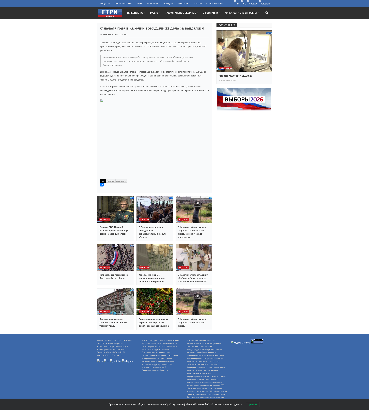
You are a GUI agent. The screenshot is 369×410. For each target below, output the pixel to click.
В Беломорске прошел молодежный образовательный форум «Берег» (152, 232)
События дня (225, 68)
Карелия (110, 181)
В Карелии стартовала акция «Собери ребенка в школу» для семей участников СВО (193, 278)
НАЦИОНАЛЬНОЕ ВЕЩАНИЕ (180, 13)
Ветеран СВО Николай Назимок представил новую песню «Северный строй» (114, 230)
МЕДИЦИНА (168, 3)
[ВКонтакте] (102, 184)
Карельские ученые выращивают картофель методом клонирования (152, 278)
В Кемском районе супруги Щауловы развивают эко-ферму (192, 322)
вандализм (121, 181)
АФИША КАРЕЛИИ (214, 3)
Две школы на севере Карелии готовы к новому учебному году (113, 322)
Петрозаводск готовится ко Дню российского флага (113, 276)
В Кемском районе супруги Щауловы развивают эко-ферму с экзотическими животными (192, 232)
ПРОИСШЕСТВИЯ (123, 3)
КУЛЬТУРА (197, 3)
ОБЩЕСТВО (105, 3)
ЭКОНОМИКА (152, 3)
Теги (103, 181)
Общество (105, 220)
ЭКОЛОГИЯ (183, 3)
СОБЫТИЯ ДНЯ (227, 25)
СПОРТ (139, 3)
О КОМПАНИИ (210, 13)
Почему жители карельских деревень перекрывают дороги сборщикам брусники (154, 322)
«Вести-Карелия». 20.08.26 (235, 75)
